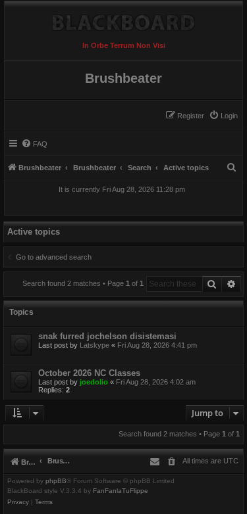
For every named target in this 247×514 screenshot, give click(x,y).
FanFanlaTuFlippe (120, 491)
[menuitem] (223, 116)
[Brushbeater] (123, 19)
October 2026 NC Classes (89, 373)
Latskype (94, 345)
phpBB (56, 481)
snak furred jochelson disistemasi (107, 336)
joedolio (94, 382)
